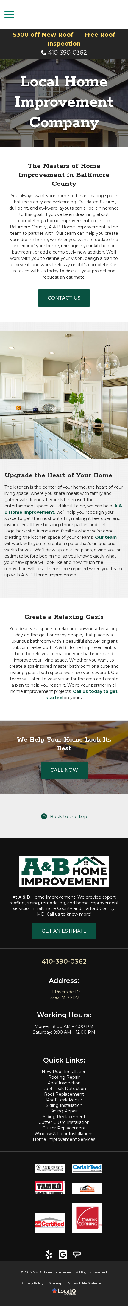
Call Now (64, 770)
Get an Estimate (64, 931)
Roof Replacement (64, 1094)
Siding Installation (64, 1105)
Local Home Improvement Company (64, 102)
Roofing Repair (64, 1077)
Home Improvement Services (64, 1139)
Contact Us (64, 298)
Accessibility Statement (86, 1283)
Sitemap (55, 1283)
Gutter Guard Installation (64, 1122)
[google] (63, 1254)
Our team (106, 537)
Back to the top (68, 816)
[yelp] (49, 1254)
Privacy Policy (32, 1283)
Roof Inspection (64, 1083)
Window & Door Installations (64, 1133)
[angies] (77, 1254)
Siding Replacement (64, 1116)
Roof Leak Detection (64, 1088)
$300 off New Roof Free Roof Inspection (64, 39)
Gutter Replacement (64, 1128)
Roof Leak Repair (64, 1100)
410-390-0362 (67, 52)
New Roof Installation (64, 1071)
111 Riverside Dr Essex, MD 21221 (64, 994)
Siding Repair (64, 1111)
